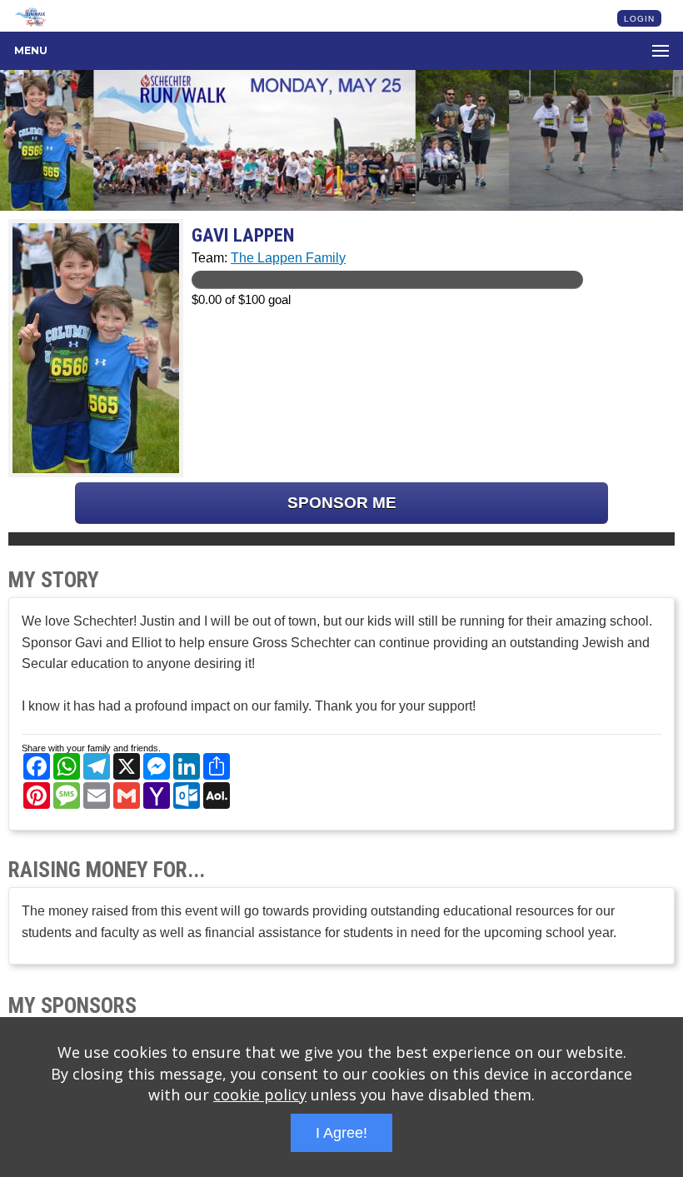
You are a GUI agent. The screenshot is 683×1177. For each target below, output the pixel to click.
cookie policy (260, 1095)
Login (639, 18)
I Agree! (341, 1133)
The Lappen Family (288, 258)
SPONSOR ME (341, 502)
